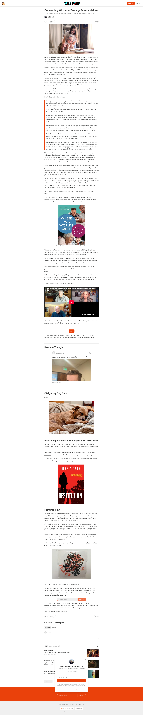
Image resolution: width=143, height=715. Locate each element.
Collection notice (81, 704)
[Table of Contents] (2, 357)
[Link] (42, 347)
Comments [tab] (48, 627)
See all (47, 681)
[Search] (121, 3)
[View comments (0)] (51, 21)
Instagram (71, 590)
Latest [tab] (50, 646)
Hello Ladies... (49, 650)
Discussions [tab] (56, 646)
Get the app (79, 708)
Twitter (62, 590)
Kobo (67, 447)
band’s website (67, 526)
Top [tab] (46, 646)
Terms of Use (79, 684)
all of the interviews (60, 68)
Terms (74, 704)
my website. (82, 608)
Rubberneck (61, 539)
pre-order (76, 323)
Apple (52, 447)
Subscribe (130, 3)
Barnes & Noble (60, 447)
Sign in (138, 3)
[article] (71, 653)
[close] (86, 660)
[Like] (45, 656)
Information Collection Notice (71, 685)
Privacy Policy (83, 685)
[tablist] (50, 627)
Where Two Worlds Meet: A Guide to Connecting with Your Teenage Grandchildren (70, 321)
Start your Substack (67, 708)
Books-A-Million (74, 447)
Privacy (70, 704)
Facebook (56, 590)
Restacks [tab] (54, 627)
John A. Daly (51, 16)
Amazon (47, 447)
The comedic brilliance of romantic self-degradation (57, 652)
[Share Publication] (124, 3)
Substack (64, 712)
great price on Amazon (60, 605)
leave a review (85, 459)
